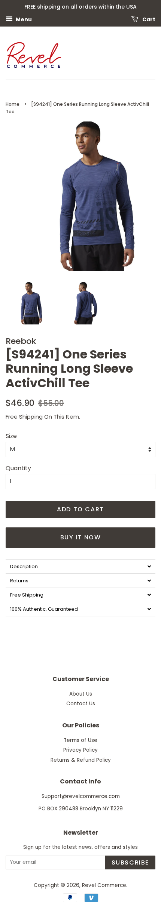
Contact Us (80, 703)
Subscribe (130, 862)
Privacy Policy (80, 750)
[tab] (80, 566)
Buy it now (80, 537)
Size (11, 436)
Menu (23, 19)
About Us (80, 693)
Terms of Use (80, 740)
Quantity (18, 468)
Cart (148, 19)
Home (12, 104)
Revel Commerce (104, 885)
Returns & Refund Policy (81, 760)
